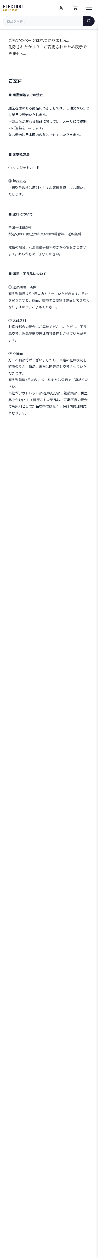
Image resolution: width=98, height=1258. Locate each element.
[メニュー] (89, 7)
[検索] (89, 21)
